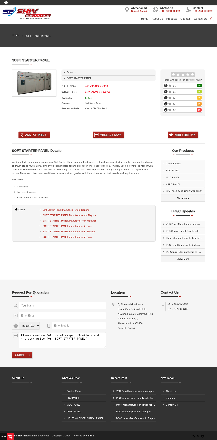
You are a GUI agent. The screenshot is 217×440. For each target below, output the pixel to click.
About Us (157, 18)
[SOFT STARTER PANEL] (34, 83)
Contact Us (200, 18)
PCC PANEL (172, 170)
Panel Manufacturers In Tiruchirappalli (185, 238)
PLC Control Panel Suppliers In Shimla (185, 231)
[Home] (6, 2)
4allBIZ (90, 435)
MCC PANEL (173, 177)
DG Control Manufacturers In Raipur (185, 252)
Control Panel (173, 163)
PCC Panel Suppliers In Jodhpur (183, 245)
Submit (20, 354)
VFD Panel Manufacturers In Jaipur (185, 224)
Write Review (184, 134)
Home (144, 18)
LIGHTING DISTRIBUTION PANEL (184, 191)
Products (171, 18)
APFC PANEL (173, 184)
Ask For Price (35, 134)
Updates (185, 18)
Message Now (110, 134)
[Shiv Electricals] (36, 13)
